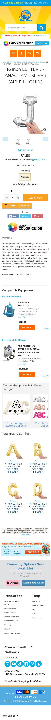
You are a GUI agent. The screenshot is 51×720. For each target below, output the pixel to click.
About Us (7, 629)
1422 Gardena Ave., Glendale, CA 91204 (24, 674)
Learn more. (25, 535)
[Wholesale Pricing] (25, 549)
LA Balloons (24, 701)
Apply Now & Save (38, 160)
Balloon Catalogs (10, 612)
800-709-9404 (41, 3)
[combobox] (21, 27)
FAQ (33, 610)
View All (46, 329)
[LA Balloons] (25, 15)
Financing (7, 625)
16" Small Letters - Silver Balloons (34, 62)
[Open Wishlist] (29, 53)
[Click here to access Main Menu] (13, 53)
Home (4, 62)
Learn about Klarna (33, 583)
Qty (12, 191)
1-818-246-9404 (12, 671)
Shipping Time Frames (11, 616)
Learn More (22, 317)
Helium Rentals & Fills (11, 620)
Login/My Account (38, 605)
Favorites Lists (37, 618)
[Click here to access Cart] (37, 53)
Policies (34, 614)
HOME (28, 3)
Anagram (25, 150)
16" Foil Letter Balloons (15, 62)
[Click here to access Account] (21, 53)
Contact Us (36, 601)
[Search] (41, 27)
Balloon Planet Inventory (12, 633)
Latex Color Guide (10, 608)
